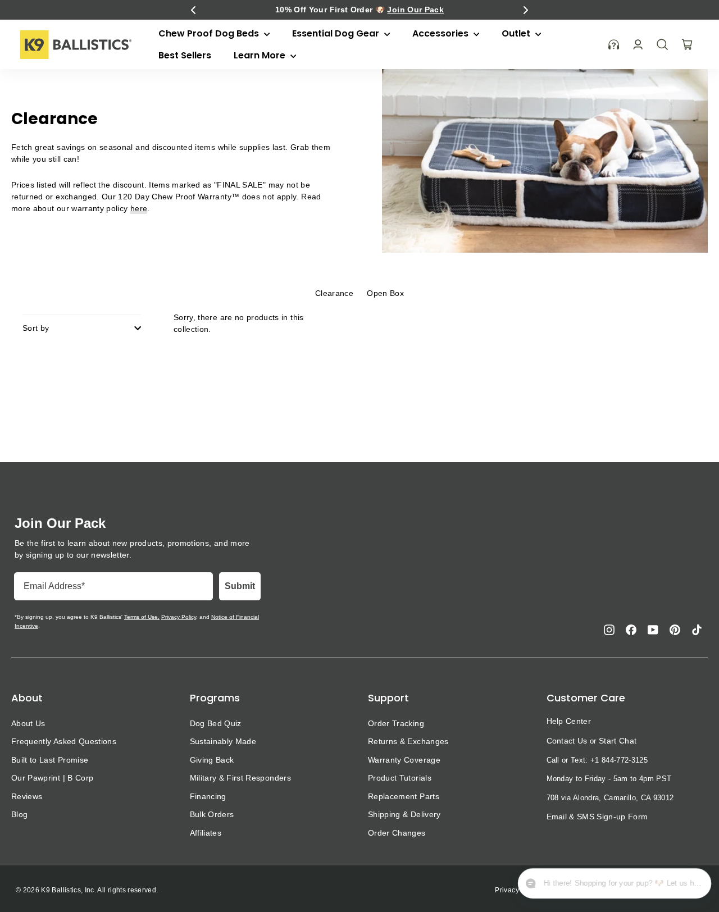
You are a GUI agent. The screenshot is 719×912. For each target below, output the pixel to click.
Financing (208, 796)
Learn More (261, 55)
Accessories (441, 33)
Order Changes (397, 832)
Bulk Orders (212, 814)
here (138, 208)
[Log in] (637, 45)
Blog (19, 814)
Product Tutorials (399, 777)
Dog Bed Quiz (216, 723)
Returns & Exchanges (408, 741)
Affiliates (206, 832)
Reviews (26, 796)
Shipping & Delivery (404, 814)
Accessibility (581, 890)
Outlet (517, 33)
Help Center (569, 721)
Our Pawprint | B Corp (52, 777)
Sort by (35, 327)
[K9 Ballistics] (76, 44)
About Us (28, 723)
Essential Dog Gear (336, 33)
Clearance (334, 293)
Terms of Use (141, 617)
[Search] (662, 44)
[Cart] (687, 44)
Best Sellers (184, 55)
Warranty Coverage (404, 759)
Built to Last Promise (49, 759)
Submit (240, 586)
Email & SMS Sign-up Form (597, 816)
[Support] (614, 45)
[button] (193, 10)
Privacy (506, 890)
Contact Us (567, 740)
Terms (540, 890)
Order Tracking (396, 723)
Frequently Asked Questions (63, 741)
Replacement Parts (403, 796)
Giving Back (212, 759)
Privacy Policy (178, 617)
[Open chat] (694, 884)
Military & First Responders (240, 777)
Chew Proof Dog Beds (209, 33)
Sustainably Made (223, 741)
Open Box (385, 293)
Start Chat (617, 740)
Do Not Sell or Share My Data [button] (660, 890)
